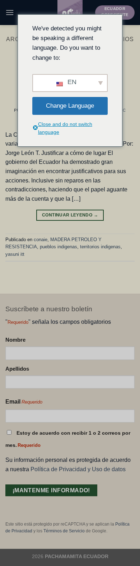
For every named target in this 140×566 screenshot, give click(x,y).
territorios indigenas (100, 246)
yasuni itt (14, 254)
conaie (40, 239)
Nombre (15, 340)
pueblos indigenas (58, 246)
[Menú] (9, 12)
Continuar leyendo (70, 215)
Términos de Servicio (64, 530)
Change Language (70, 105)
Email (23, 402)
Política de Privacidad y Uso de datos (78, 469)
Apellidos (17, 369)
